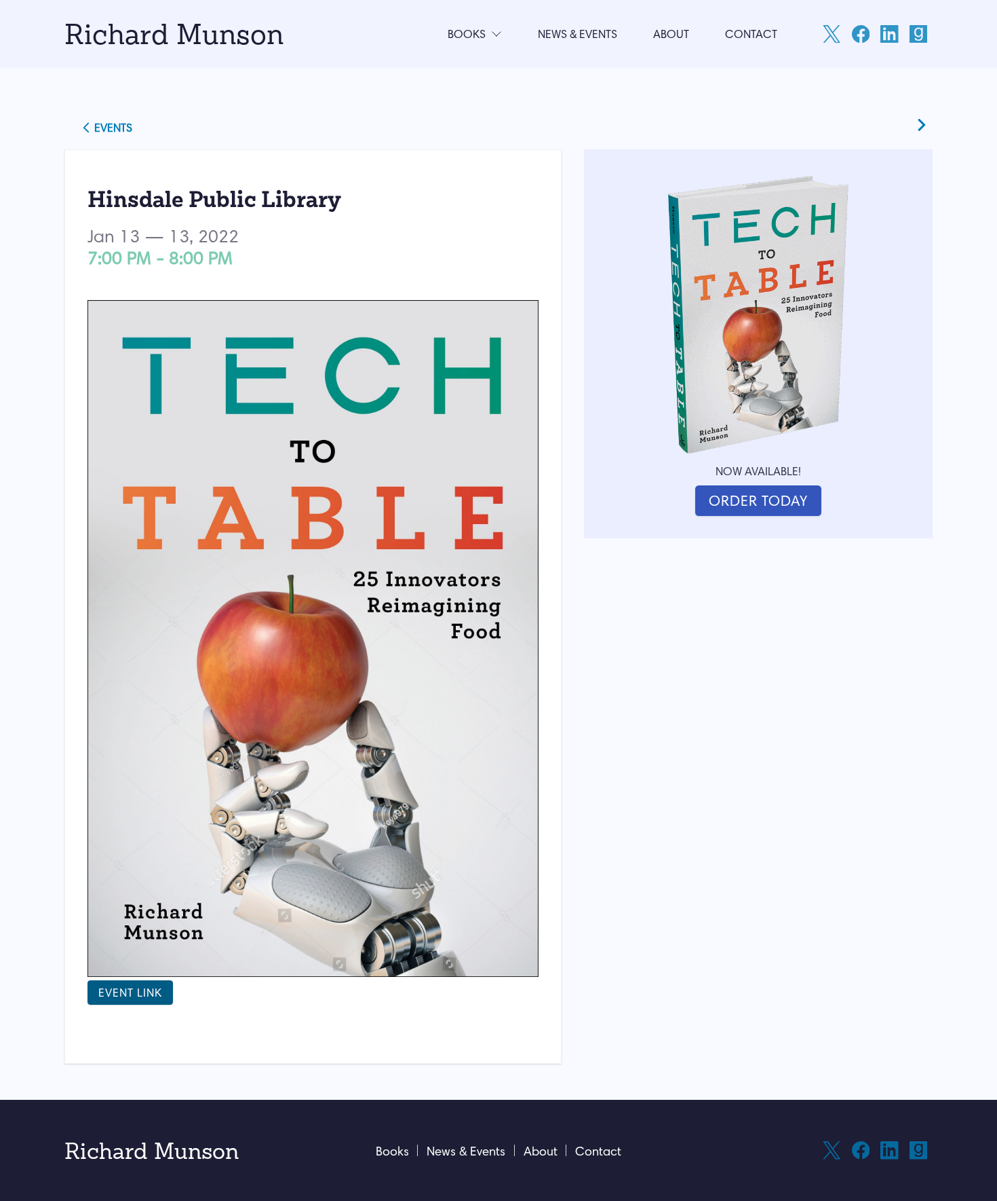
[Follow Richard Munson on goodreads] (918, 34)
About (671, 34)
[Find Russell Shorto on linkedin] (889, 1150)
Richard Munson (174, 34)
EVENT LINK (130, 992)
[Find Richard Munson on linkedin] (889, 34)
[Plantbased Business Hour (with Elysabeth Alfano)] (922, 130)
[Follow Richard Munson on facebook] (860, 34)
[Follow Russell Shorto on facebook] (860, 1150)
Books (467, 34)
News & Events (577, 34)
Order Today (758, 500)
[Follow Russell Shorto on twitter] (831, 1150)
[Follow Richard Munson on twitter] (831, 34)
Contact (751, 34)
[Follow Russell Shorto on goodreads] (918, 1150)
